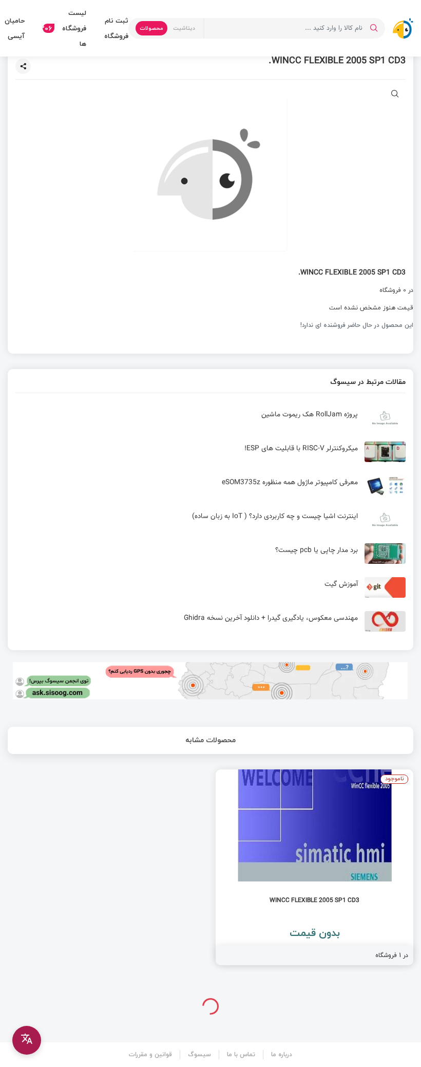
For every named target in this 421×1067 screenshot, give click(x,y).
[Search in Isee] (373, 28)
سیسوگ (199, 1054)
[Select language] (26, 1040)
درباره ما (281, 1054)
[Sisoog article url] (210, 422)
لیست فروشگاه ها (64, 28)
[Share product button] (23, 66)
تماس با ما (241, 1054)
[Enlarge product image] (395, 95)
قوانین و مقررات (150, 1054)
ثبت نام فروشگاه (116, 28)
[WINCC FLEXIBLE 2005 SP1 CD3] (314, 867)
